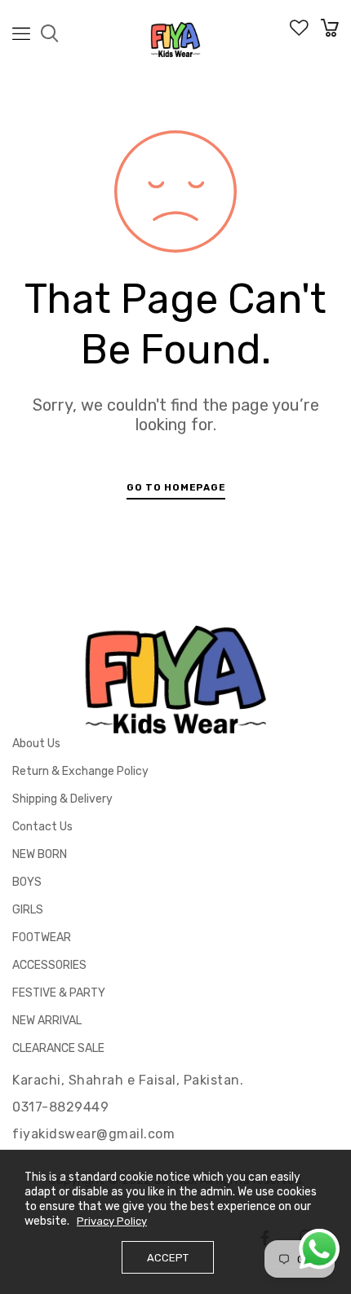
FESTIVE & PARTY (58, 993)
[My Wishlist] (299, 32)
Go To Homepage (176, 487)
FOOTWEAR (41, 937)
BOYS (27, 882)
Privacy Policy (112, 1221)
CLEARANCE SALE (58, 1048)
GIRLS (27, 910)
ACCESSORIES (49, 965)
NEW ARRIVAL (47, 1021)
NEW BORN (39, 854)
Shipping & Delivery (62, 799)
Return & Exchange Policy (80, 771)
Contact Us (42, 827)
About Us (36, 743)
